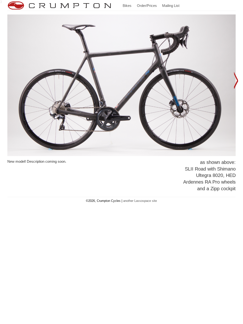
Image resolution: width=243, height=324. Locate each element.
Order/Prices (147, 6)
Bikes (127, 6)
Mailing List (170, 6)
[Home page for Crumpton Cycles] (59, 5)
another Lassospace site (140, 201)
